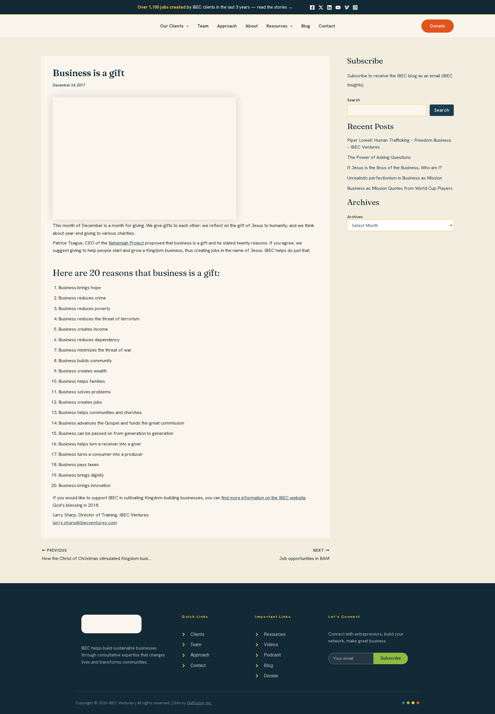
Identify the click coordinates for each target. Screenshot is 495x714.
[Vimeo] (346, 7)
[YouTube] (338, 7)
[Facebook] (312, 7)
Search (353, 99)
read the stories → (274, 7)
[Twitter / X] (320, 7)
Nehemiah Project (126, 243)
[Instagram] (355, 7)
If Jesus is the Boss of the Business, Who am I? (394, 168)
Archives (355, 216)
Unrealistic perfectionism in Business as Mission (394, 178)
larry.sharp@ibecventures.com (85, 523)
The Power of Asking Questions (379, 157)
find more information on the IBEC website (263, 498)
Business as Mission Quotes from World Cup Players (400, 188)
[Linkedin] (329, 7)
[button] (186, 26)
